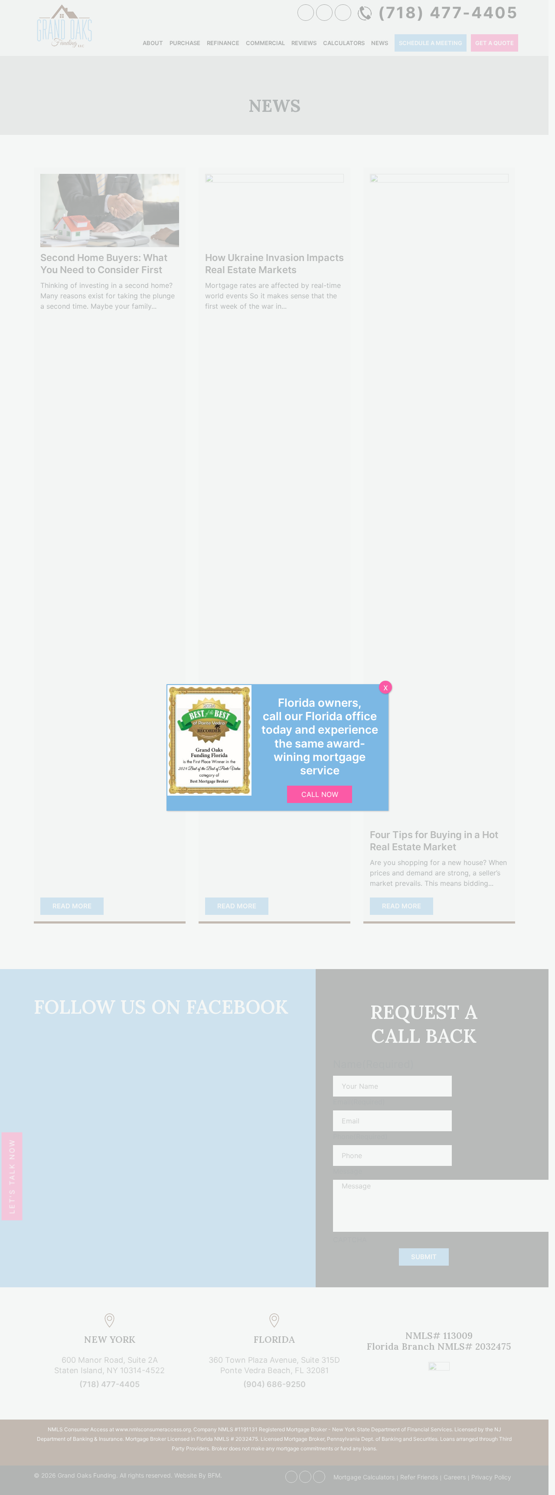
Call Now (319, 794)
